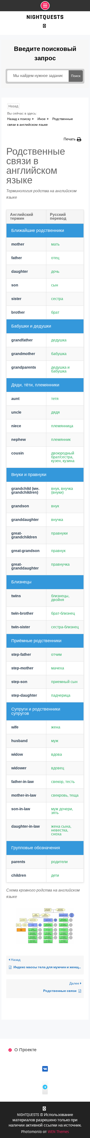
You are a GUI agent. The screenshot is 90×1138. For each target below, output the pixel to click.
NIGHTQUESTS (45, 17)
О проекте (25, 1050)
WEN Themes (58, 1131)
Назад (13, 106)
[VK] (45, 26)
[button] (72, 139)
